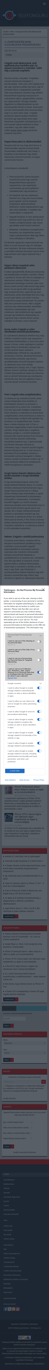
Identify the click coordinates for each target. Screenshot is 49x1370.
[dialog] (24, 685)
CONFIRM (14, 771)
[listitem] (24, 635)
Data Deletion (10, 780)
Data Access (24, 780)
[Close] (44, 590)
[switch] (39, 641)
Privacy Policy (38, 780)
